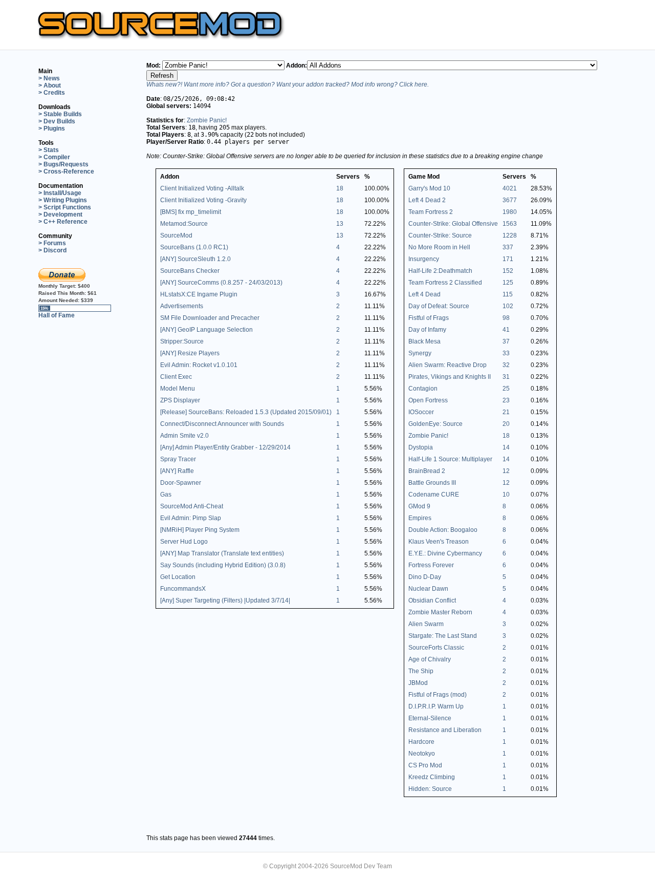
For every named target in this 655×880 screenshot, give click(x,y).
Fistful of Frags (428, 317)
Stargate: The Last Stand (442, 635)
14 (506, 447)
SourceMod (176, 235)
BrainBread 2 (426, 471)
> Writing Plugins (62, 200)
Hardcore (421, 741)
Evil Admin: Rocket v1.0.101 (198, 365)
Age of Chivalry (429, 659)
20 (506, 423)
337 (508, 247)
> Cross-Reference (66, 171)
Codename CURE (433, 494)
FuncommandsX (183, 588)
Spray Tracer (178, 459)
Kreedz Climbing (431, 777)
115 (508, 294)
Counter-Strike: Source (440, 235)
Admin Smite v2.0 (184, 435)
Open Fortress (428, 400)
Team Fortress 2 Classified (445, 282)
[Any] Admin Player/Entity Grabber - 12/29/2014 (225, 447)
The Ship (420, 671)
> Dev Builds (56, 121)
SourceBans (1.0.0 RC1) (194, 247)
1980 (510, 212)
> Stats (48, 150)
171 (508, 259)
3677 (510, 200)
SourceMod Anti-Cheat (191, 506)
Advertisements (181, 306)
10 (506, 494)
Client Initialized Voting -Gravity (203, 200)
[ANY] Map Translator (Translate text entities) (222, 553)
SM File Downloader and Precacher (209, 317)
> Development (60, 214)
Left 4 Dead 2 (427, 200)
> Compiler (54, 157)
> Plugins (51, 128)
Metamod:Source (184, 223)
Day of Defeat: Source (438, 306)
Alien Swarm (426, 624)
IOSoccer (421, 412)
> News (49, 78)
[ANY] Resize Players (190, 353)
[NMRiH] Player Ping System (199, 529)
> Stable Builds (60, 114)
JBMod (418, 682)
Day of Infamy (427, 329)
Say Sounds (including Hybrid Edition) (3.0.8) (223, 565)
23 (506, 400)
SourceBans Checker (190, 270)
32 (506, 365)
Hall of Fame (56, 315)
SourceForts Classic (436, 647)
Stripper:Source (182, 341)
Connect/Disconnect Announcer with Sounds (222, 423)
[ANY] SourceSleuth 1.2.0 (195, 259)
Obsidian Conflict (432, 600)
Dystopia (420, 447)
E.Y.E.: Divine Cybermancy (445, 553)
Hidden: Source (430, 788)
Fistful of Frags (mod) (437, 694)
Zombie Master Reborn (440, 612)
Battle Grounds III (432, 482)
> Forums (52, 243)
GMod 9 (419, 506)
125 (508, 282)
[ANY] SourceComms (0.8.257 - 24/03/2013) (221, 282)
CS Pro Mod (425, 765)
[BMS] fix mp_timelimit (190, 212)
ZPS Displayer (180, 400)
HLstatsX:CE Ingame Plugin (198, 294)
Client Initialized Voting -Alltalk (202, 188)
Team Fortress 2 (430, 212)
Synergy (419, 353)
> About (49, 85)
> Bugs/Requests (63, 164)
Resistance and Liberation (445, 730)
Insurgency (423, 259)
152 (508, 270)
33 (506, 353)
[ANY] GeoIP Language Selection (206, 329)
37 (506, 341)
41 (506, 329)
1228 (510, 235)
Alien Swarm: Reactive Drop (447, 365)
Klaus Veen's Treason (438, 541)
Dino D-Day (424, 577)
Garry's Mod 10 (429, 188)
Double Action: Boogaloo (442, 529)
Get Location (177, 577)
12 (506, 471)
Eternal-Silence (429, 718)
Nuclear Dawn (428, 588)
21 (506, 412)
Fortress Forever (431, 565)
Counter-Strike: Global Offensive (453, 223)
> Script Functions (64, 207)
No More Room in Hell (439, 247)
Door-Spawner (180, 482)
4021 (510, 188)
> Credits (51, 92)
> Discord (52, 250)
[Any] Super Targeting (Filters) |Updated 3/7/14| (225, 600)
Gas (165, 494)
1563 (510, 223)
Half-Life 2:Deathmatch (440, 270)
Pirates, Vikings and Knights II (449, 376)
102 (508, 306)
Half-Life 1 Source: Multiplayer (450, 459)
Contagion (423, 388)
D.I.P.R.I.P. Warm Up (436, 706)
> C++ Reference (63, 221)
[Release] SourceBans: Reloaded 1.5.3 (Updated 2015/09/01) (246, 412)
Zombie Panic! (207, 120)
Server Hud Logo (184, 541)
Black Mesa (424, 341)
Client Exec (176, 376)
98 (506, 317)
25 (506, 388)
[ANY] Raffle (177, 471)
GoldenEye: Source (435, 423)
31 (506, 376)
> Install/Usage (59, 193)
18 (339, 188)
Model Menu (177, 388)
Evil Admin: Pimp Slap (190, 518)
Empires (419, 518)
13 (339, 223)
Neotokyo (421, 753)
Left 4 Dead (424, 294)
